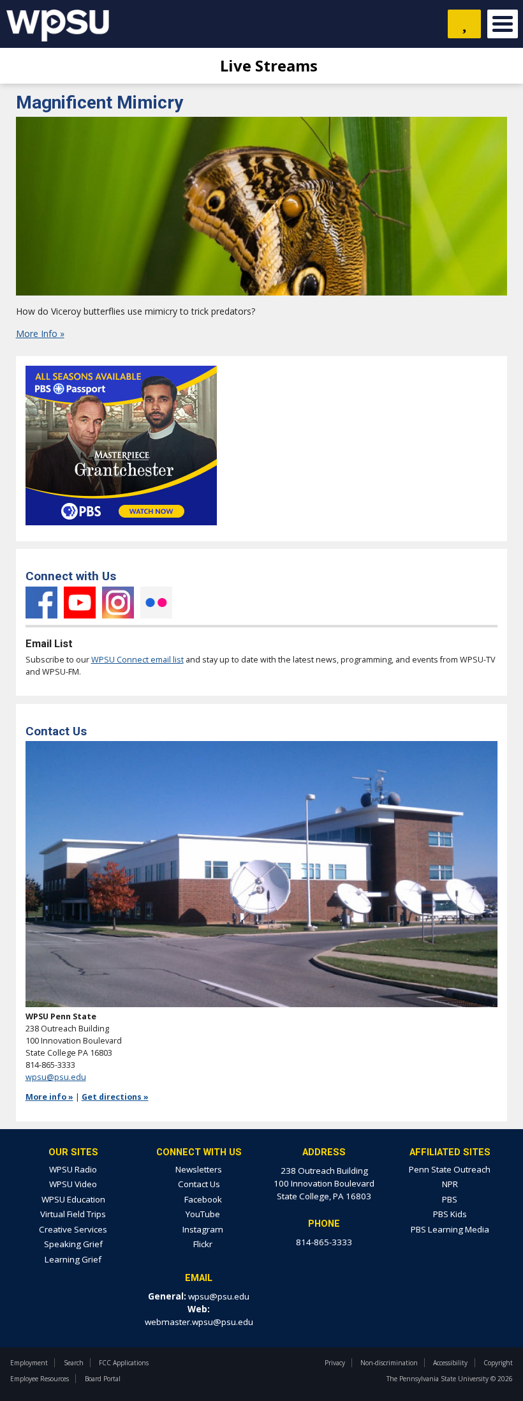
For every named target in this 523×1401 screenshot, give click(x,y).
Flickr (156, 602)
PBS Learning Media (450, 1229)
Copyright (498, 1362)
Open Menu (502, 24)
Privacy (335, 1362)
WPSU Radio (73, 1169)
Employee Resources (39, 1378)
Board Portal (103, 1378)
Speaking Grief (73, 1244)
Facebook (41, 602)
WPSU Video (73, 1184)
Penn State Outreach (449, 1169)
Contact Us (199, 1184)
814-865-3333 (324, 1242)
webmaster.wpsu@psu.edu (199, 1322)
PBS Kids (450, 1214)
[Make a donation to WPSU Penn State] (464, 24)
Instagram (118, 602)
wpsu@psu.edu (56, 1077)
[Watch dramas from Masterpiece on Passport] (121, 528)
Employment (29, 1362)
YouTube (80, 602)
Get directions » (115, 1096)
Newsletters (198, 1169)
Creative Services (73, 1229)
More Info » (40, 333)
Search (74, 1362)
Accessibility (450, 1362)
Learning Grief (73, 1259)
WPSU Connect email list (137, 659)
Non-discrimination (389, 1362)
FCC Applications (124, 1362)
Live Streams (267, 65)
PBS (449, 1199)
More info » (49, 1096)
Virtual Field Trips (73, 1214)
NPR (450, 1184)
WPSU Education (73, 1199)
